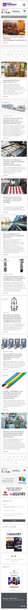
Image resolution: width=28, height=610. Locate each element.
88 (13, 51)
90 (21, 51)
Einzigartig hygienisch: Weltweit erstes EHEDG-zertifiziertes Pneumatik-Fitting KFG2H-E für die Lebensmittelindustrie (12, 318)
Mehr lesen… (5, 42)
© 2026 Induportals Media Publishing (14, 600)
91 (25, 51)
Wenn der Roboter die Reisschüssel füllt (11, 81)
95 (16, 54)
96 (20, 54)
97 (23, 54)
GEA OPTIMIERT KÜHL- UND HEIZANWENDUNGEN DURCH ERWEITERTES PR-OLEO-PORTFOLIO (13, 356)
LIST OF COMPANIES (8, 601)
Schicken (14, 520)
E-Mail (4, 504)
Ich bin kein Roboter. (10, 510)
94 (12, 54)
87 (9, 51)
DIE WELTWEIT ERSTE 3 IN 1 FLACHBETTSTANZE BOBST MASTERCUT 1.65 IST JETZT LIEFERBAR (12, 199)
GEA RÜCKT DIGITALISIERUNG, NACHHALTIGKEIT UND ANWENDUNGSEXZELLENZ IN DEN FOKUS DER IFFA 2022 (13, 120)
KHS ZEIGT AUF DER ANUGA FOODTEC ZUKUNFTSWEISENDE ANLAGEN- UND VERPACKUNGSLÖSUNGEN (13, 162)
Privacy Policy (13, 598)
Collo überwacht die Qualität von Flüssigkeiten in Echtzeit (13, 235)
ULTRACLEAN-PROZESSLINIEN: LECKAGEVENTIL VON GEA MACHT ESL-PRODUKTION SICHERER (14, 278)
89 (17, 51)
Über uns (5, 598)
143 (16, 57)
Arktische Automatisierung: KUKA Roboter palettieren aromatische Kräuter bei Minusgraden (13, 434)
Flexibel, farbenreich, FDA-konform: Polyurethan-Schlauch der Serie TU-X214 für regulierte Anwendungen (13, 394)
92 (4, 54)
